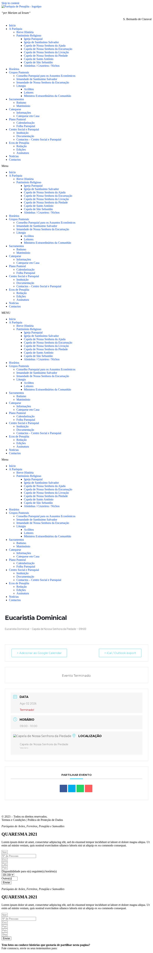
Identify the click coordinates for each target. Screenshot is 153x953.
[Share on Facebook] (63, 788)
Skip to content (10, 3)
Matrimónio (23, 106)
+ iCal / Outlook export (120, 653)
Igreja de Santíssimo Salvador (41, 42)
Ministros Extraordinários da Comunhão (47, 95)
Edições (21, 149)
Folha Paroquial (25, 126)
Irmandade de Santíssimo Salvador (36, 79)
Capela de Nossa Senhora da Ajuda (44, 45)
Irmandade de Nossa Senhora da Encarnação (42, 82)
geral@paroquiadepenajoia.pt (75, 948)
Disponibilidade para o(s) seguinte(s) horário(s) (29, 871)
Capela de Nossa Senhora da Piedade (46, 55)
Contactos (15, 159)
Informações (23, 112)
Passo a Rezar (61, 810)
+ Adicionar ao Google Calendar (39, 653)
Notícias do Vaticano (13, 810)
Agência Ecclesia (39, 810)
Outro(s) (6, 878)
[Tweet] (72, 788)
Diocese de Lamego (99, 810)
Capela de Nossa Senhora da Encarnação (48, 48)
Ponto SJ (78, 810)
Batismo (21, 102)
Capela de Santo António (38, 59)
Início (12, 25)
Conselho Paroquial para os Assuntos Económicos (45, 75)
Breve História (25, 32)
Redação (21, 146)
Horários (14, 69)
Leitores (28, 92)
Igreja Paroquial (33, 38)
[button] (76, 166)
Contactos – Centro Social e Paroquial (38, 139)
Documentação (25, 136)
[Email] (88, 788)
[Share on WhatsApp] (80, 788)
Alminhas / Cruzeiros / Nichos (42, 65)
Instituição (22, 132)
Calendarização (25, 122)
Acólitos (29, 89)
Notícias (14, 156)
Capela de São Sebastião (38, 62)
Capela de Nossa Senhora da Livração (46, 52)
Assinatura (22, 152)
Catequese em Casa (27, 116)
